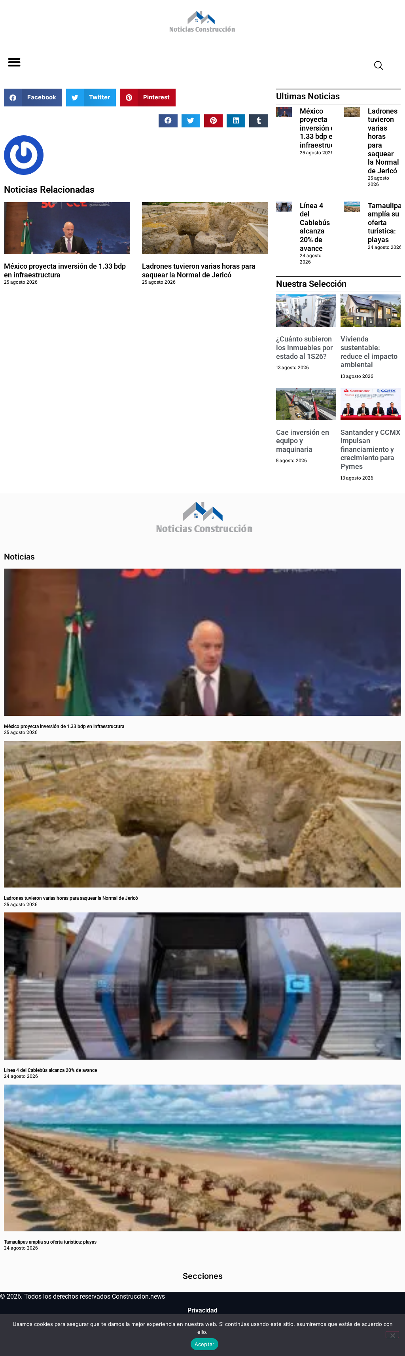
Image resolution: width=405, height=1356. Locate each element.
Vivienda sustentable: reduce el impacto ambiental (369, 352)
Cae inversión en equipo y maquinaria (302, 440)
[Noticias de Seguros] (201, 24)
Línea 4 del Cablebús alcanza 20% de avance (315, 226)
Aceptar (205, 1344)
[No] (392, 1334)
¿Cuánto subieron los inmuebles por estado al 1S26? (304, 347)
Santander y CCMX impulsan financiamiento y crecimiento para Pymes (370, 449)
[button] (14, 62)
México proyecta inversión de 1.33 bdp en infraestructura (323, 128)
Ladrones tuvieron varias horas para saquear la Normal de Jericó (198, 270)
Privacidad (202, 1310)
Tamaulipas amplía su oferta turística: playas (50, 1242)
